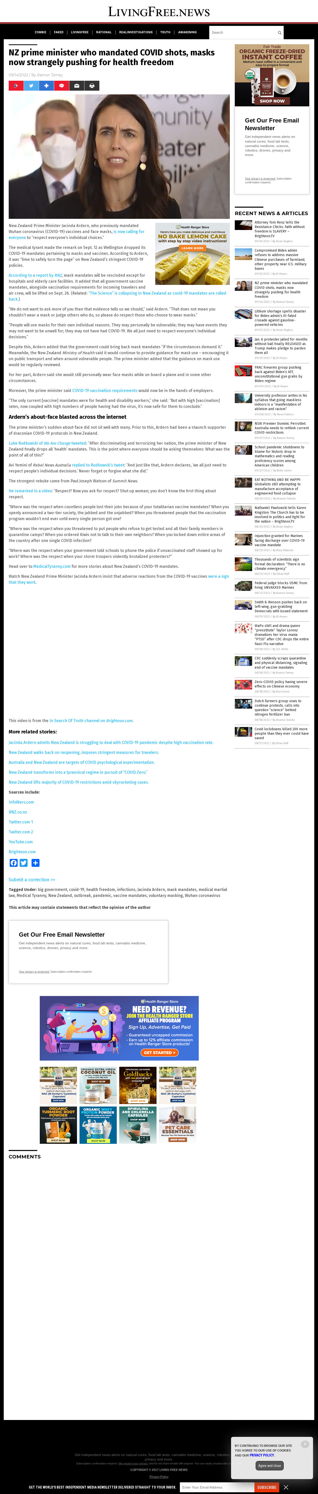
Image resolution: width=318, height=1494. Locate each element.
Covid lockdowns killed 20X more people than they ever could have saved (282, 733)
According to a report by (35, 275)
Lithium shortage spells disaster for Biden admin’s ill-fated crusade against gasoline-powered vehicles (280, 318)
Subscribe (266, 1487)
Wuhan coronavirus (202, 895)
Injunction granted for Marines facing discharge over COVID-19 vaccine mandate (280, 540)
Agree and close (269, 1466)
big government (52, 889)
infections (126, 889)
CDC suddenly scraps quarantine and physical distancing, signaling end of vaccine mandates (281, 662)
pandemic (102, 895)
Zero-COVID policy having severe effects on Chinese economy (281, 684)
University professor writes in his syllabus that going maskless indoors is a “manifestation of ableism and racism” (281, 402)
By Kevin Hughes (283, 241)
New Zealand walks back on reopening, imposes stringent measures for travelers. (84, 752)
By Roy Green (281, 691)
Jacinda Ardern (151, 889)
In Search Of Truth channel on (90, 720)
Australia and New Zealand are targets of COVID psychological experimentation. (82, 762)
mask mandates (182, 889)
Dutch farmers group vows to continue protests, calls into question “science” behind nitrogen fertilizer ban (278, 708)
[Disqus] (119, 1226)
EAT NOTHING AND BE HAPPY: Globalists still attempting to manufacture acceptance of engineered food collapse (278, 487)
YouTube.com (21, 842)
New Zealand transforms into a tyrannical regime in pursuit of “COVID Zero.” (78, 772)
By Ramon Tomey (283, 302)
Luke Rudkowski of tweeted (47, 443)
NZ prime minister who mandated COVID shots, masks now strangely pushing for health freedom (281, 290)
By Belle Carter (282, 470)
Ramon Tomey (50, 75)
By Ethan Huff (281, 573)
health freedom (100, 889)
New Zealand (60, 895)
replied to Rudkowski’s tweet (98, 465)
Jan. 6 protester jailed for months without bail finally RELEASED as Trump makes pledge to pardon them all (281, 346)
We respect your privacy (133, 1463)
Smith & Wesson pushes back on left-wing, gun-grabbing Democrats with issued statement (281, 606)
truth (165, 32)
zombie (40, 32)
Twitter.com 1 (21, 822)
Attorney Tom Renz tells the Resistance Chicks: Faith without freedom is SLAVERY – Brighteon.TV (280, 229)
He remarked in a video (30, 491)
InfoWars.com (21, 802)
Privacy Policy (159, 1477)
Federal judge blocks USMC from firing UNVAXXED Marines (281, 585)
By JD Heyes (280, 273)
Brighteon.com (22, 851)
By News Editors (283, 414)
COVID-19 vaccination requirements (104, 390)
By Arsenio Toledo (284, 498)
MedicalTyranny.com (52, 566)
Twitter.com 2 (21, 832)
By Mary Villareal (283, 550)
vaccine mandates (130, 895)
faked (58, 32)
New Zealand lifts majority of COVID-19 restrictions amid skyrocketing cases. (79, 782)
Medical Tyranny (31, 895)
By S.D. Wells (280, 649)
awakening (187, 32)
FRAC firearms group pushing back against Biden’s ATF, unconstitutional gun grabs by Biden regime (278, 374)
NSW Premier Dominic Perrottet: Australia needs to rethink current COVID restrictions (282, 428)
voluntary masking (166, 895)
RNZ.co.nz (18, 812)
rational (104, 32)
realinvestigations (136, 32)
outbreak (82, 895)
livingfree (79, 32)
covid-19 (76, 889)
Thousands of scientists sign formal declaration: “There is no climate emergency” (280, 564)
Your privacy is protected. (34, 971)
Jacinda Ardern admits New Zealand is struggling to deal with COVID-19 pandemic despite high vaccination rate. (111, 742)
